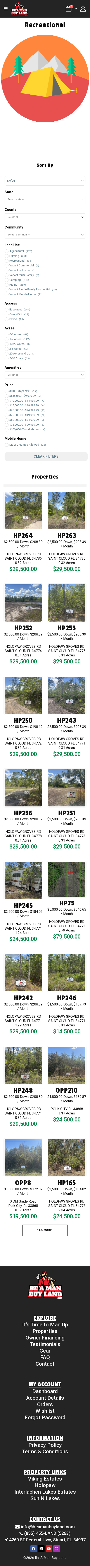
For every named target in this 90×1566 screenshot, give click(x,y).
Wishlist (45, 1411)
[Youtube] (49, 1548)
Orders (45, 1404)
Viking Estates (45, 1479)
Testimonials (45, 1344)
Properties (45, 1331)
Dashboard (45, 1391)
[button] (6, 8)
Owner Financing (45, 1338)
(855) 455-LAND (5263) (47, 1533)
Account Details (45, 1398)
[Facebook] (33, 1548)
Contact (45, 1364)
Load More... (45, 1230)
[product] (23, 510)
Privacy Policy (45, 1445)
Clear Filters (46, 456)
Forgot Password (45, 1417)
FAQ (45, 1357)
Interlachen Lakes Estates (45, 1492)
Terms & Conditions (45, 1451)
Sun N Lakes (45, 1498)
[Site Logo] (19, 8)
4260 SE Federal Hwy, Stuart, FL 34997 (47, 1539)
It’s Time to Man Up (45, 1325)
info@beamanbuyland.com (48, 1526)
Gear (45, 1351)
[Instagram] (56, 1548)
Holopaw (45, 1485)
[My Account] (83, 9)
